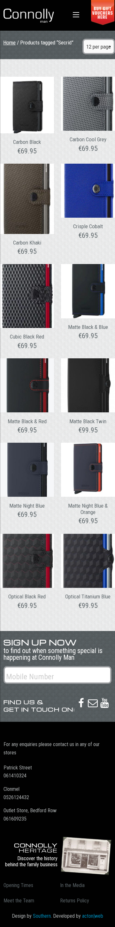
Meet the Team (19, 901)
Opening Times (18, 885)
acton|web (92, 916)
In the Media (72, 885)
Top (107, 918)
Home (9, 42)
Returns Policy (74, 901)
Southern (42, 916)
